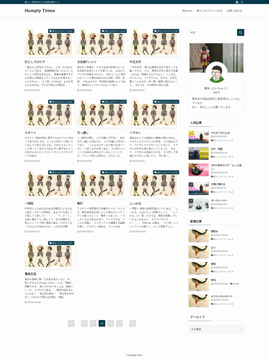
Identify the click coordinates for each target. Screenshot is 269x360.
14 (93, 323)
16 (110, 323)
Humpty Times (40, 10)
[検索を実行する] (240, 32)
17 (119, 323)
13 (84, 323)
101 (132, 323)
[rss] (237, 2)
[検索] (242, 2)
